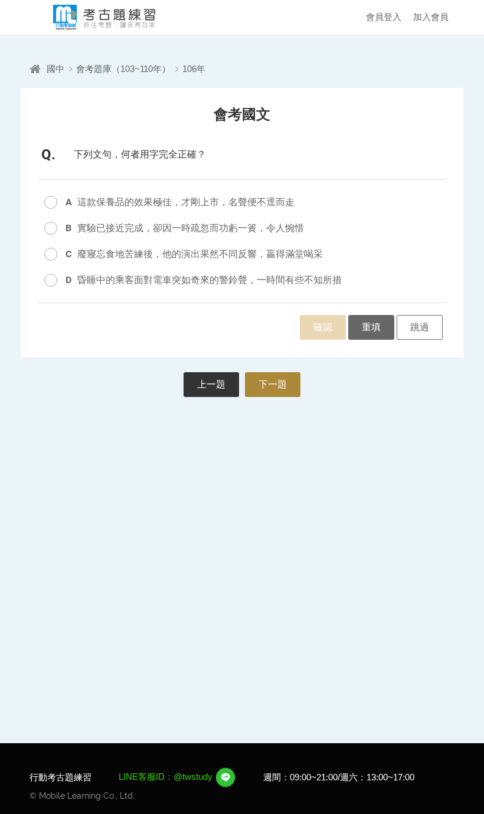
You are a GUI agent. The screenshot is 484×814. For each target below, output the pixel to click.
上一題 (211, 384)
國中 (55, 69)
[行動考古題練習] (94, 17)
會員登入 (383, 17)
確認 (322, 327)
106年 (193, 69)
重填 (371, 327)
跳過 (419, 327)
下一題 (273, 384)
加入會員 (431, 17)
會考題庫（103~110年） (123, 69)
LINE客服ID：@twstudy (167, 777)
